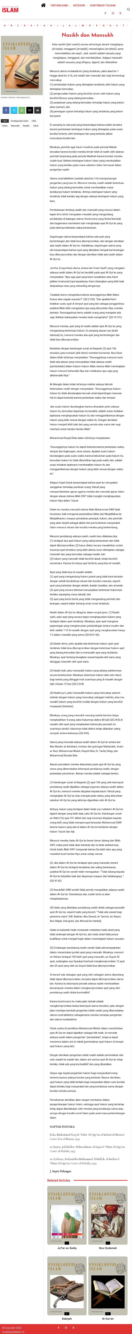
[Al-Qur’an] (108, 1285)
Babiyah (67, 1318)
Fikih (34, 121)
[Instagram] (113, 13)
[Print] (37, 110)
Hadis (5, 125)
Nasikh (26, 125)
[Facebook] (105, 13)
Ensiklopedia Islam (19, 121)
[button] (128, 9)
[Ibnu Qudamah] (108, 1215)
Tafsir (35, 125)
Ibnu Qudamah (108, 1248)
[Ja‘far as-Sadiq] (66, 1215)
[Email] (29, 110)
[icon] (43, 6)
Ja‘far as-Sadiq (66, 1248)
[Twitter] (120, 13)
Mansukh (15, 125)
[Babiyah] (66, 1285)
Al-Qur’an (108, 1318)
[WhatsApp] (21, 110)
